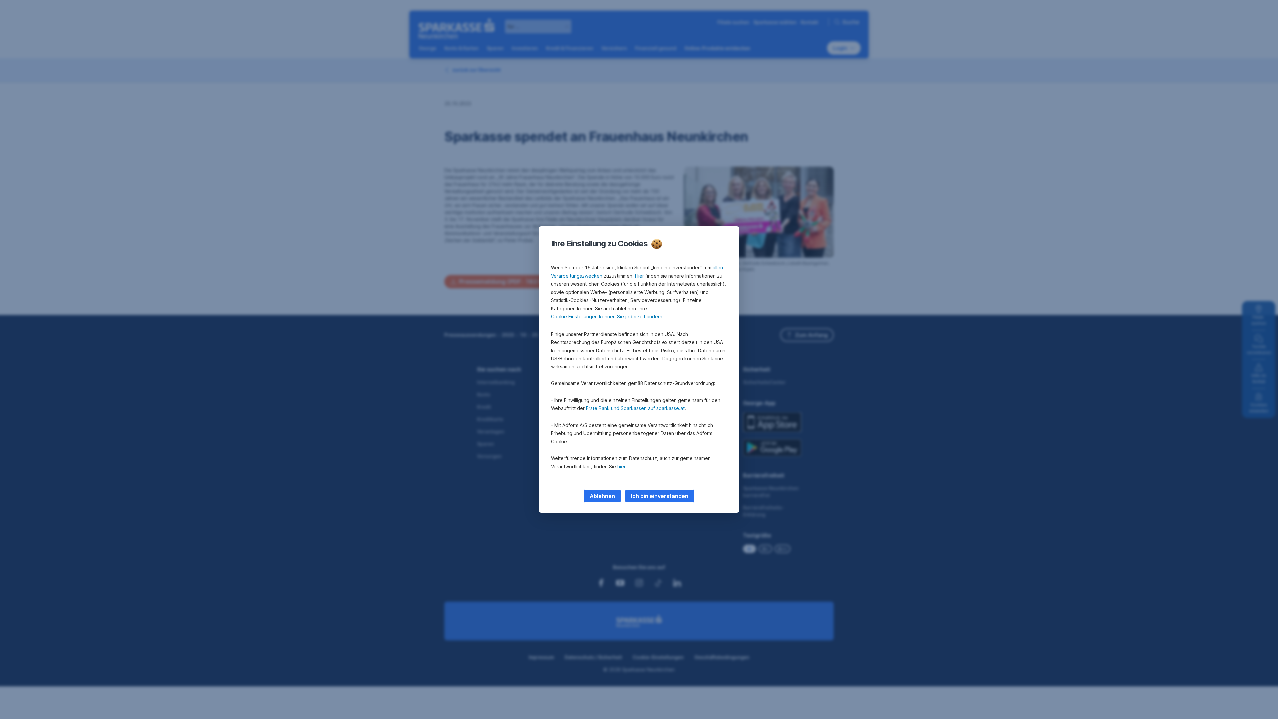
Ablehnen (602, 496)
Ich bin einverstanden (659, 496)
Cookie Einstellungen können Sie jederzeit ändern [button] (606, 316)
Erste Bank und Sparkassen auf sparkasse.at (635, 408)
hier (621, 466)
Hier (639, 276)
